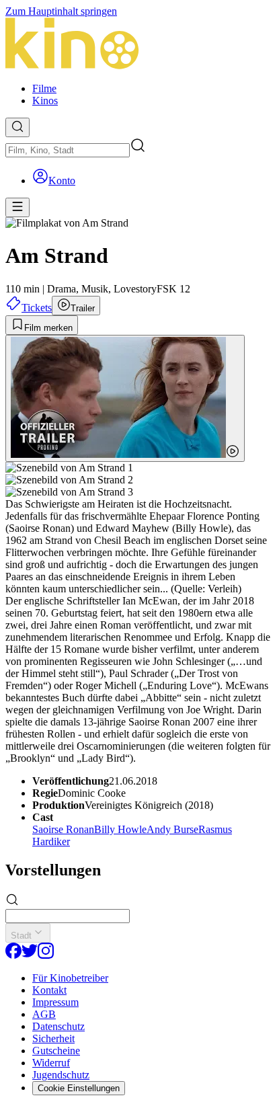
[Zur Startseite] (138, 44)
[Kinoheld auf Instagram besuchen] (46, 955)
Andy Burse (172, 829)
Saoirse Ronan (63, 829)
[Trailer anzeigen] (125, 398)
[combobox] (67, 150)
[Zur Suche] (17, 127)
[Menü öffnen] (17, 207)
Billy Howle (120, 829)
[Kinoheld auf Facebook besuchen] (13, 955)
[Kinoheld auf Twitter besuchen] (30, 955)
